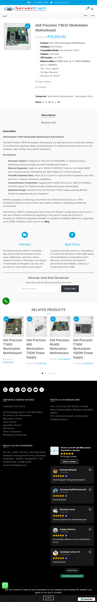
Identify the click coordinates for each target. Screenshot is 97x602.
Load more (72, 570)
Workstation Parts (84, 96)
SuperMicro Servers (12, 425)
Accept (48, 598)
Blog (47, 221)
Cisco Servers (9, 422)
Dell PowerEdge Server (14, 412)
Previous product (86, 15)
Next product (92, 15)
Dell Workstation (35, 412)
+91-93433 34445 (40, 3)
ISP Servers (8, 428)
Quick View (21, 327)
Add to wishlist (44, 82)
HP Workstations (23, 415)
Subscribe (70, 288)
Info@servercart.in (61, 3)
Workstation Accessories (15, 435)
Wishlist (88, 7)
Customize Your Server (14, 406)
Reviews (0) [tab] (48, 122)
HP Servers (8, 415)
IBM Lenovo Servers (12, 418)
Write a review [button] (69, 461)
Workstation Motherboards (60, 96)
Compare (42, 87)
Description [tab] (48, 115)
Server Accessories (12, 431)
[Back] (5, 15)
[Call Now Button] (6, 301)
